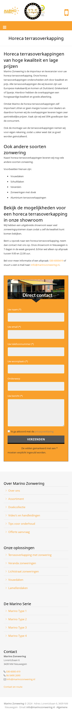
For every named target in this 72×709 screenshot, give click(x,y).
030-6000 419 (13, 671)
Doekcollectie (16, 507)
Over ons (14, 490)
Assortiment (16, 499)
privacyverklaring (44, 431)
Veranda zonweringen (22, 563)
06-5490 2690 (13, 675)
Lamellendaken (18, 588)
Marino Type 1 (17, 611)
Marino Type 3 (17, 627)
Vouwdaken (15, 579)
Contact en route (13, 686)
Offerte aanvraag (19, 532)
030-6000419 (56, 260)
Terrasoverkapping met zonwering (30, 555)
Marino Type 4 (17, 636)
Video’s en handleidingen (24, 515)
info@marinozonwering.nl (45, 264)
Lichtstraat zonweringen (23, 571)
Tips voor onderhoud (21, 523)
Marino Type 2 (17, 619)
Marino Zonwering (14, 703)
